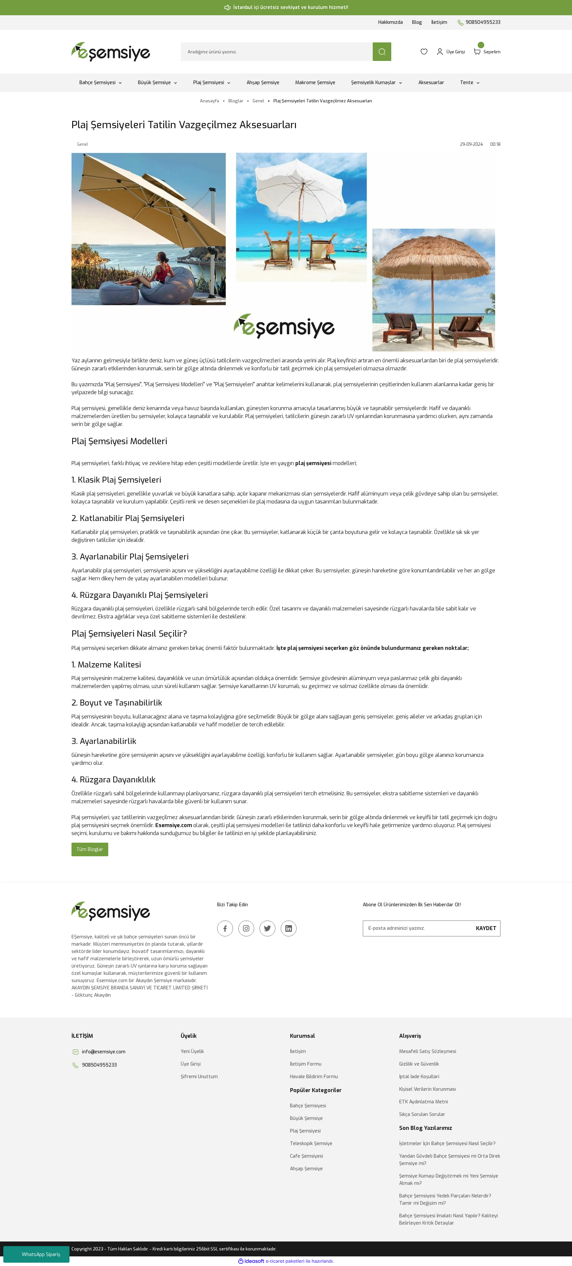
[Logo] (112, 52)
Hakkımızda (390, 22)
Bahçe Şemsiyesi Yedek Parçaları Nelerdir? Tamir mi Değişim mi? (445, 1199)
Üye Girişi (191, 1064)
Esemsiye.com (173, 825)
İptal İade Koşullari (419, 1077)
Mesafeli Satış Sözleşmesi (427, 1051)
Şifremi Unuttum (199, 1077)
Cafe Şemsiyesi (306, 1156)
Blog (417, 22)
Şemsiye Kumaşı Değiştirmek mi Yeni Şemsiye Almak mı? (448, 1180)
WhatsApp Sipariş (41, 1254)
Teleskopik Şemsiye (311, 1143)
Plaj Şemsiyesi (305, 1131)
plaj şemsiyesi (313, 463)
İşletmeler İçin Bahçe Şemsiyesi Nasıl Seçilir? (447, 1143)
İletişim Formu (305, 1064)
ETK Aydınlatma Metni (423, 1102)
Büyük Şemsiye (306, 1118)
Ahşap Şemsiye (306, 1169)
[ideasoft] (251, 1261)
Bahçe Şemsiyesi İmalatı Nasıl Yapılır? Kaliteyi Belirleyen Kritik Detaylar (448, 1219)
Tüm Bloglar (89, 849)
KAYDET (486, 928)
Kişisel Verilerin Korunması (427, 1089)
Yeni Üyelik (192, 1051)
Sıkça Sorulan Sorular (422, 1114)
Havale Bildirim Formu (314, 1077)
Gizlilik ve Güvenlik (419, 1064)
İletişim (439, 22)
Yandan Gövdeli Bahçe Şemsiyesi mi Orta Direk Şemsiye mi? (449, 1160)
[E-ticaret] (285, 1261)
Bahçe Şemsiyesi (308, 1106)
